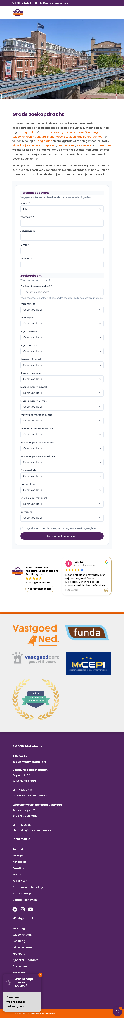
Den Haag (91, 132)
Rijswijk (17, 145)
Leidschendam (74, 132)
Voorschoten (66, 145)
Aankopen (19, 862)
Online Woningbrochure (41, 1013)
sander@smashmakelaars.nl (31, 795)
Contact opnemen (24, 900)
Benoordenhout (93, 137)
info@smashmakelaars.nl (29, 762)
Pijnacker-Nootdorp (36, 145)
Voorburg (57, 132)
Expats (16, 874)
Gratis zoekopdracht (26, 893)
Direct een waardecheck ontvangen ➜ (16, 1001)
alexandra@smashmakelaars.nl (33, 830)
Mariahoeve (55, 137)
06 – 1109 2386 (21, 825)
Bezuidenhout (73, 137)
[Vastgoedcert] (35, 658)
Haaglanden (28, 132)
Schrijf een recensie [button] (39, 588)
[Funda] (87, 632)
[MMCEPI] (88, 663)
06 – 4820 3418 (22, 790)
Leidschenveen (22, 137)
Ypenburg (39, 137)
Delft (53, 145)
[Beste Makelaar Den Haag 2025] (35, 719)
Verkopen (18, 855)
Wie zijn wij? (20, 881)
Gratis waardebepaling (27, 887)
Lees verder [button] (71, 590)
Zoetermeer (104, 145)
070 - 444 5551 (23, 3)
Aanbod (17, 849)
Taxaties (18, 868)
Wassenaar (84, 145)
